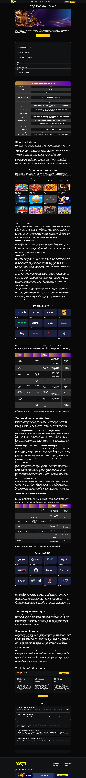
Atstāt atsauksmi (64, 673)
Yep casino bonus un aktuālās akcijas (24, 57)
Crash (49, 180)
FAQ (18, 74)
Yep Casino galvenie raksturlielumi (24, 47)
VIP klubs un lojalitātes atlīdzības (23, 59)
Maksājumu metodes (21, 54)
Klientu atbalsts (20, 69)
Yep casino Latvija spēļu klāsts (23, 52)
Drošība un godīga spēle (22, 67)
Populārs (21, 180)
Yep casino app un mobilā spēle (23, 64)
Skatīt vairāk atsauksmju (43, 696)
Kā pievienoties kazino (21, 49)
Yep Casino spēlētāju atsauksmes (23, 72)
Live (35, 180)
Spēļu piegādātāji (20, 62)
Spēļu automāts (63, 180)
